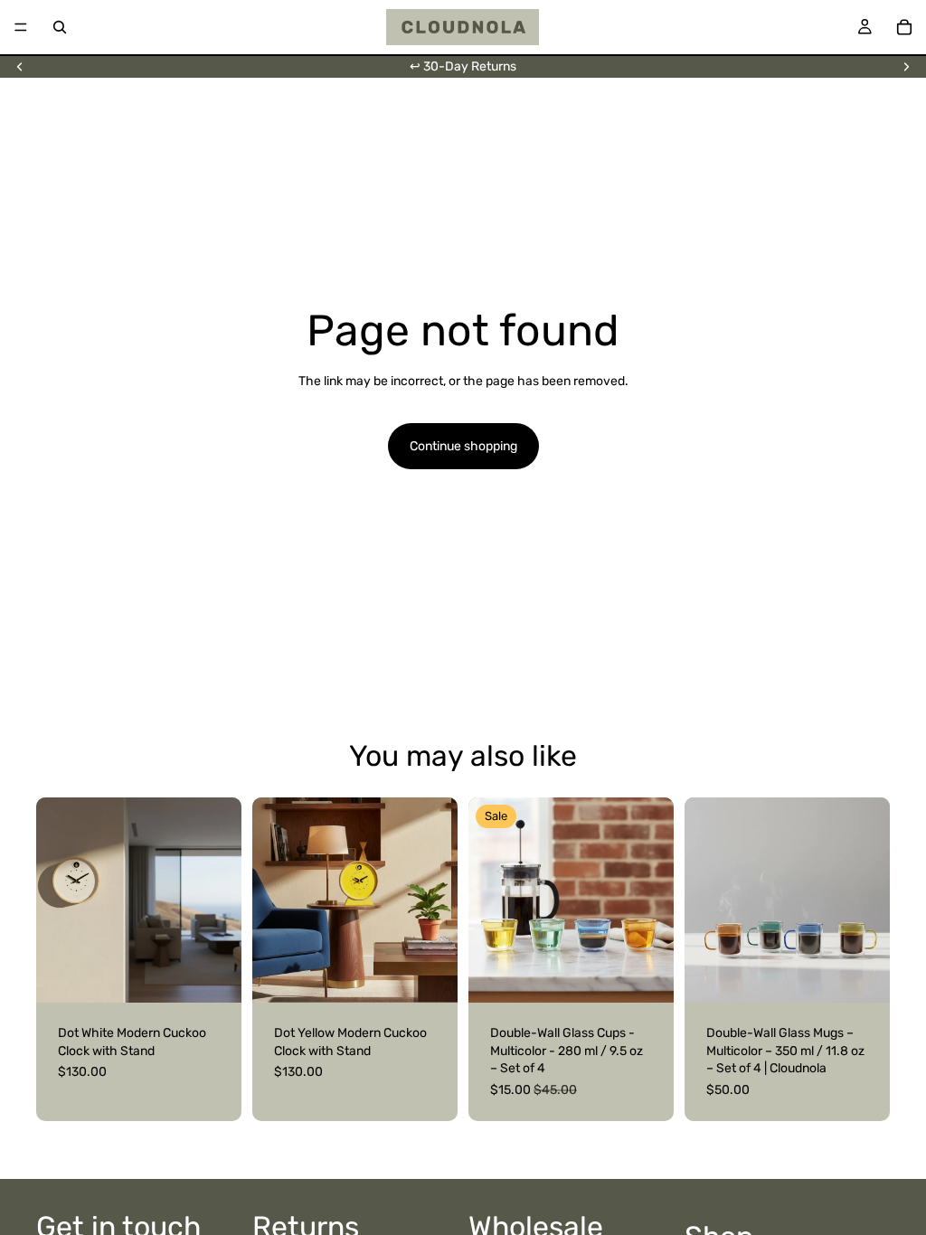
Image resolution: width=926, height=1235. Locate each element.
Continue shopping (463, 446)
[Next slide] (906, 67)
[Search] (60, 27)
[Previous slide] (20, 67)
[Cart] (904, 27)
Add (229, 975)
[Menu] (21, 27)
